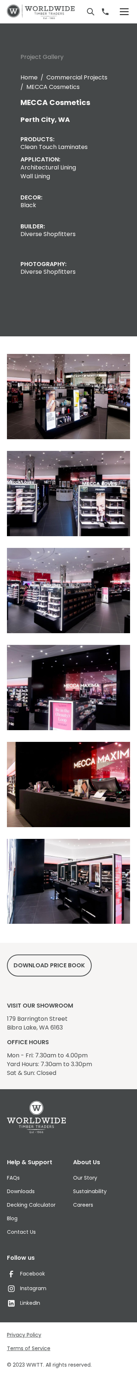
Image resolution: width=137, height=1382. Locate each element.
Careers (83, 1205)
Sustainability (90, 1191)
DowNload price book (49, 965)
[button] (122, 11)
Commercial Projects (76, 77)
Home (29, 77)
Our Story (85, 1177)
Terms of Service (28, 1348)
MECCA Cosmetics (53, 87)
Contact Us (21, 1232)
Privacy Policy (24, 1334)
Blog (12, 1218)
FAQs (13, 1177)
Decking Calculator (31, 1205)
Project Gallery (42, 57)
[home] (41, 11)
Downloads (21, 1191)
